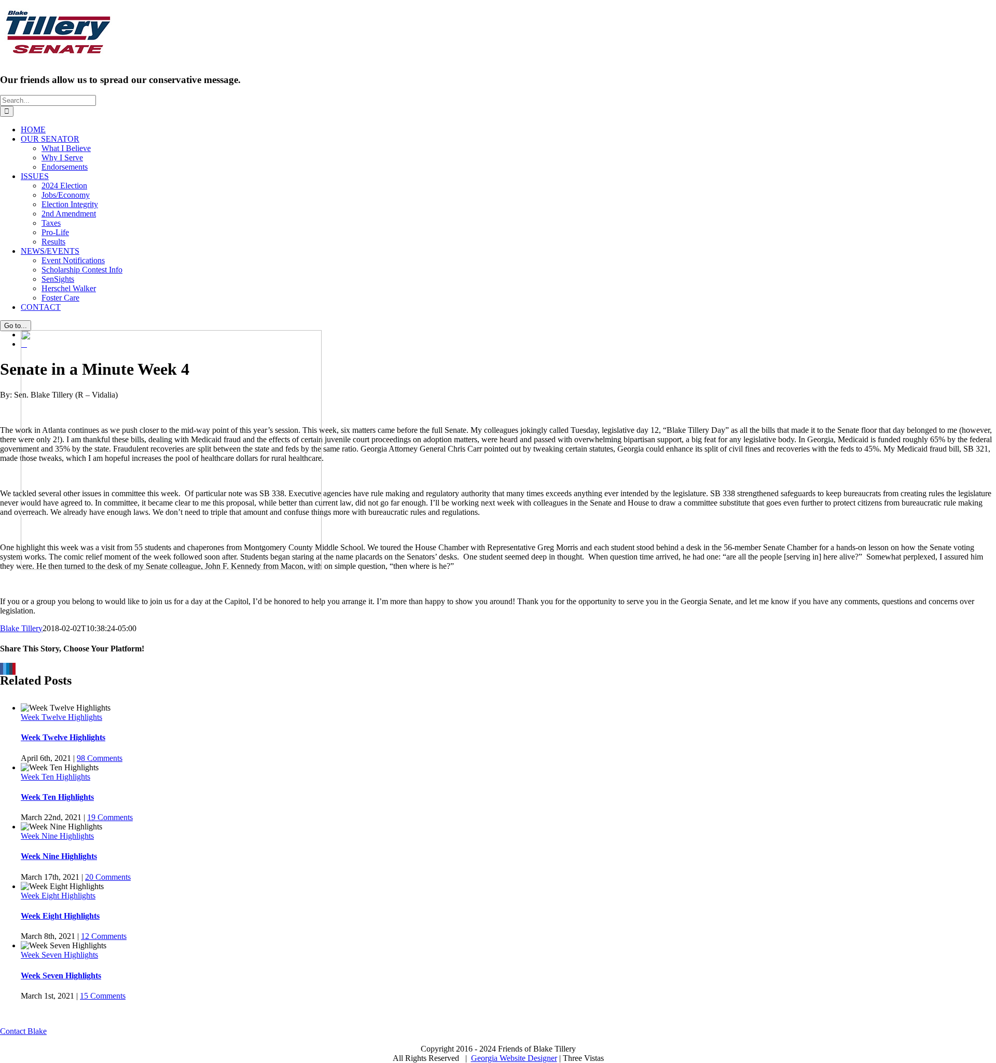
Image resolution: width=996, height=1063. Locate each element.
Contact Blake (23, 1031)
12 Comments (104, 936)
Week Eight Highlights (58, 895)
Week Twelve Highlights (61, 717)
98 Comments (99, 758)
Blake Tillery (21, 628)
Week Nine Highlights (57, 836)
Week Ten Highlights (55, 776)
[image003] (171, 567)
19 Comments (110, 817)
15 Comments (103, 995)
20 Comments (108, 877)
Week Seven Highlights (59, 954)
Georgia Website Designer (514, 1058)
